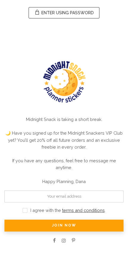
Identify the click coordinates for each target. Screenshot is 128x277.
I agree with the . (68, 210)
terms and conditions (83, 210)
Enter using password (67, 12)
